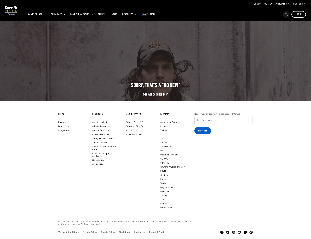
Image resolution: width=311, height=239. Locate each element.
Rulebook (63, 122)
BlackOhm (165, 191)
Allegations (63, 130)
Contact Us (97, 164)
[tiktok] (251, 232)
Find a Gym (131, 130)
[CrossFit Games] (11, 10)
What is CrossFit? (134, 122)
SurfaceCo (165, 163)
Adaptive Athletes (100, 122)
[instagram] (233, 232)
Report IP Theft (157, 232)
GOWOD (164, 159)
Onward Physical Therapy (172, 167)
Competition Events (79, 14)
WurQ (163, 183)
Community (56, 14)
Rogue (163, 126)
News (114, 14)
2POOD (163, 138)
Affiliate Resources (101, 130)
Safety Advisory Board (103, 138)
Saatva (163, 142)
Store (149, 14)
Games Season (35, 14)
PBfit (162, 150)
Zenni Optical (166, 146)
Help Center (98, 160)
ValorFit (163, 195)
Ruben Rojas (166, 207)
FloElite (163, 203)
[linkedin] (245, 232)
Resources (127, 14)
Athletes (102, 14)
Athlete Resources (101, 126)
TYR (162, 199)
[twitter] (227, 232)
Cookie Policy (108, 232)
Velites (163, 130)
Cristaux (164, 175)
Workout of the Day (135, 126)
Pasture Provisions (169, 155)
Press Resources (100, 134)
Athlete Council (99, 142)
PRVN (163, 171)
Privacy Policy (89, 232)
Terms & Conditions (68, 232)
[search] (286, 14)
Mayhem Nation (167, 187)
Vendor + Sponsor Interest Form (105, 148)
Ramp (163, 179)
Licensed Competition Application (103, 154)
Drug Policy (63, 126)
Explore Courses (134, 134)
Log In (299, 14)
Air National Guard (169, 122)
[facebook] (222, 232)
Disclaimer (124, 232)
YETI (162, 134)
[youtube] (239, 232)
